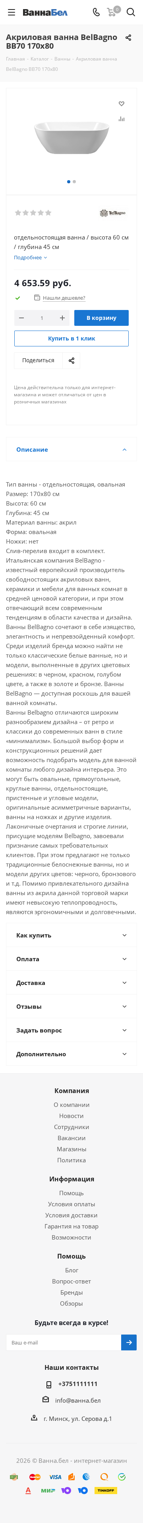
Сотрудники (71, 1127)
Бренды (71, 1292)
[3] (33, 213)
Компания (71, 1090)
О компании (72, 1105)
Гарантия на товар (71, 1226)
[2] (26, 213)
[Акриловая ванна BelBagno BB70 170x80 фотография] (71, 138)
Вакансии (72, 1138)
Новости (71, 1116)
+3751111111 (78, 1384)
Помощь (71, 1193)
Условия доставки (71, 1215)
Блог (71, 1270)
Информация (71, 1179)
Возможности (71, 1237)
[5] (48, 213)
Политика (71, 1160)
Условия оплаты (71, 1204)
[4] (41, 213)
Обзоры (71, 1303)
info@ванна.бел (78, 1400)
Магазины (72, 1149)
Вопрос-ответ (71, 1281)
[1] (18, 213)
